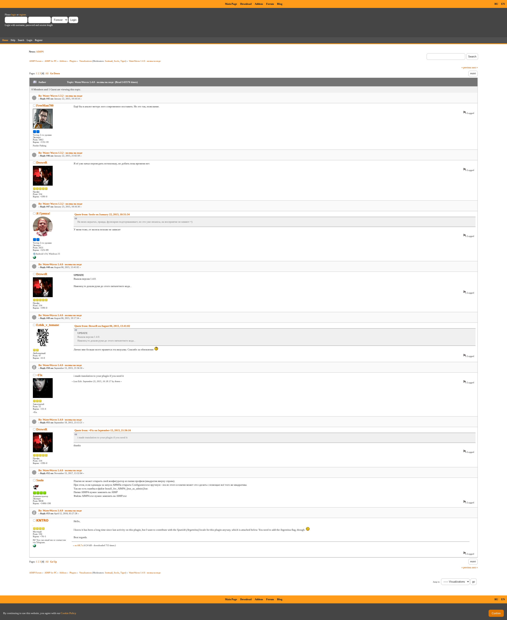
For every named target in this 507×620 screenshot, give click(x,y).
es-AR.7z (79, 545)
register (22, 14)
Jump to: (436, 582)
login (13, 14)
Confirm (496, 613)
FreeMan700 (44, 105)
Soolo (116, 61)
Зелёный (109, 61)
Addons (259, 3)
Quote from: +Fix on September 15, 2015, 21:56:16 (102, 430)
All (46, 73)
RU (496, 3)
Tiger (122, 61)
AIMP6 (40, 51)
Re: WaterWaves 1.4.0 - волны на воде (60, 264)
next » (475, 67)
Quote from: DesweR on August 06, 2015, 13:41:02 (102, 325)
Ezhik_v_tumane (47, 325)
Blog (279, 3)
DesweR (41, 162)
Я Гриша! (43, 213)
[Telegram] (34, 546)
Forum (270, 3)
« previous (466, 67)
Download (246, 3)
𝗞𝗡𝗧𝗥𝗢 (42, 520)
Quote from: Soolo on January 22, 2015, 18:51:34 (102, 214)
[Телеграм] (34, 258)
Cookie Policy (68, 613)
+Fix (39, 375)
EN (503, 3)
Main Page (231, 3)
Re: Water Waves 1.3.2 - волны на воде (60, 95)
